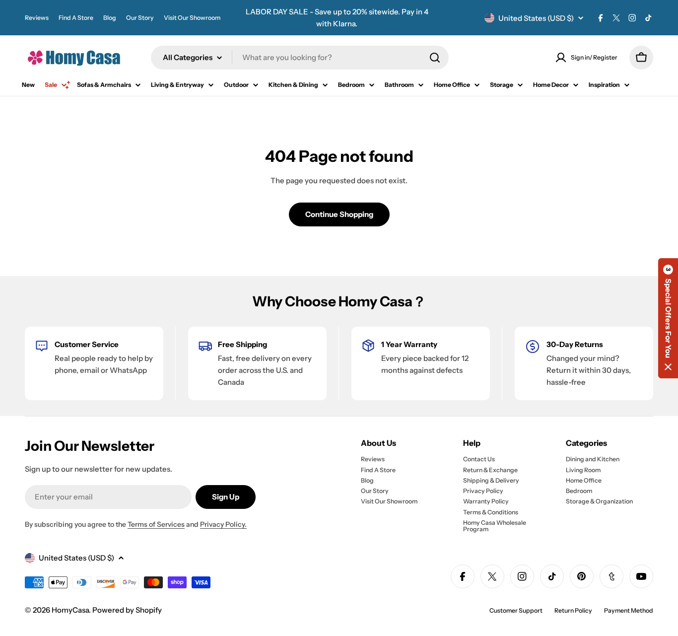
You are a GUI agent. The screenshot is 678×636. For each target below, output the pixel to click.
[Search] (435, 58)
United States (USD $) (536, 18)
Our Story (140, 17)
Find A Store (76, 17)
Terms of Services (156, 524)
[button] (668, 318)
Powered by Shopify (127, 610)
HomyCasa (70, 610)
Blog (109, 17)
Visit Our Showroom (192, 17)
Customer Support (515, 610)
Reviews (37, 17)
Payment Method (628, 610)
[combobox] (300, 58)
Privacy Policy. (223, 524)
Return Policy (573, 610)
